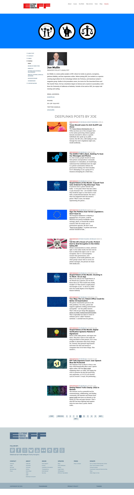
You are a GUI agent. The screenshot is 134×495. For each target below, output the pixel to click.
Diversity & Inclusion (31, 476)
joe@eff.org (51, 97)
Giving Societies (94, 467)
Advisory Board (32, 78)
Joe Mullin (83, 122)
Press (29, 58)
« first (51, 416)
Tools (96, 3)
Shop (101, 3)
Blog (59, 463)
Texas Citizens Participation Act (82, 129)
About (69, 3)
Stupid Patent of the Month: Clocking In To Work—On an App (85, 276)
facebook (18, 450)
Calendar (28, 463)
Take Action (89, 3)
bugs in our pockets (76, 227)
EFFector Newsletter (63, 472)
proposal (72, 217)
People (30, 61)
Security (12, 467)
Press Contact (77, 463)
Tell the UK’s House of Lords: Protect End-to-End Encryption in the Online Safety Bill (84, 244)
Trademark (43, 486)
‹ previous (60, 416)
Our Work (81, 3)
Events (59, 467)
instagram (24, 450)
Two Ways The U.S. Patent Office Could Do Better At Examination (86, 300)
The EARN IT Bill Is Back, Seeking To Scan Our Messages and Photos (86, 155)
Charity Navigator (34, 454)
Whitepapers (61, 471)
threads (62, 450)
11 (87, 416)
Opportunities (32, 83)
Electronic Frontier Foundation (36, 6)
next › (101, 416)
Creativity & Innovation (47, 467)
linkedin (49, 450)
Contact (30, 55)
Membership (13, 469)
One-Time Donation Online (96, 465)
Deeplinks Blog (73, 122)
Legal (11, 465)
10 (84, 416)
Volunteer (28, 465)
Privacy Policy (73, 486)
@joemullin (50, 110)
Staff (29, 63)
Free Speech (45, 463)
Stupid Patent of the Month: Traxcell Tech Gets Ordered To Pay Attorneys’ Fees (86, 184)
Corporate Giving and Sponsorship (98, 469)
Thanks (99, 486)
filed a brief (87, 368)
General (12, 463)
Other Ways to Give (94, 472)
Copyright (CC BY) (16, 486)
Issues (75, 3)
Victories (28, 467)
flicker (43, 450)
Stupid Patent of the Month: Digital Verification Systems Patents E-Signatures (83, 332)
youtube (37, 450)
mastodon (12, 450)
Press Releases (61, 465)
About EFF (31, 53)
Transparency (45, 469)
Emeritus (30, 68)
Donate (106, 3)
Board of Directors (34, 66)
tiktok (55, 450)
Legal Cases (61, 469)
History (27, 469)
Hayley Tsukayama (92, 122)
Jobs (27, 472)
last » (76, 418)
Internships (28, 471)
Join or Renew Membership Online (98, 463)
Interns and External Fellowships (34, 71)
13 (95, 416)
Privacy (43, 465)
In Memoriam (31, 80)
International (45, 471)
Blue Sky (31, 450)
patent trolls (73, 397)
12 (91, 416)
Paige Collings (84, 239)
